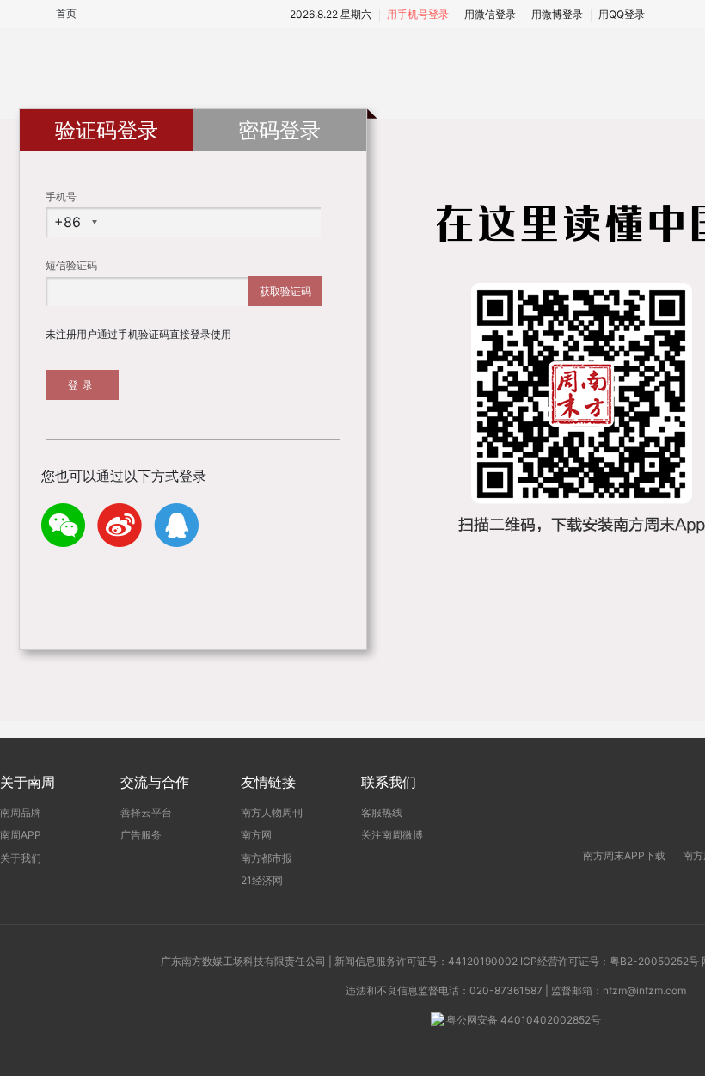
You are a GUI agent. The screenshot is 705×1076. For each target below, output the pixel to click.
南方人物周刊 (272, 812)
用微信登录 (490, 14)
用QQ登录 (621, 14)
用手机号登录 (418, 14)
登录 (82, 384)
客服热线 (381, 812)
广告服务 (141, 834)
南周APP (20, 834)
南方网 (256, 834)
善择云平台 (146, 812)
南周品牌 (20, 812)
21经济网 (262, 880)
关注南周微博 (392, 834)
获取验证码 (285, 291)
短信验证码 (71, 265)
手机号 (61, 196)
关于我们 (20, 858)
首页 (66, 13)
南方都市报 (266, 858)
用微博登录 (557, 14)
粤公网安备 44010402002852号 (523, 1019)
